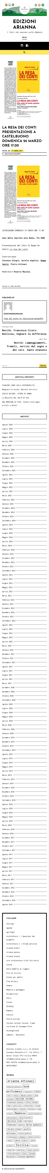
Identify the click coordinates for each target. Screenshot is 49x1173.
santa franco (21, 1140)
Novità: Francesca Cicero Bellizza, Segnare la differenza (24, 330)
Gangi (8, 1105)
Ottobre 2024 (8, 516)
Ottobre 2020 (8, 696)
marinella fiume (14, 1121)
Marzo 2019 (7, 775)
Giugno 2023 (7, 583)
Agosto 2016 (7, 904)
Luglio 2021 (7, 671)
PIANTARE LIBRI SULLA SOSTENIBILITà (18, 385)
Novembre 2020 (8, 692)
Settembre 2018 (8, 800)
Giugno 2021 (7, 675)
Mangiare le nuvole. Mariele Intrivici (19, 389)
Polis (8, 998)
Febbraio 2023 (8, 600)
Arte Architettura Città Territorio (22, 960)
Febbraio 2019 (8, 779)
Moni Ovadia (28, 1121)
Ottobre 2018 (8, 796)
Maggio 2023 (7, 587)
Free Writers (12, 981)
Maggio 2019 (7, 767)
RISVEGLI (10, 1006)
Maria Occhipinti (12, 1117)
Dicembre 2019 (8, 738)
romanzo (9, 1140)
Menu (24, 37)
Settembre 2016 (8, 900)
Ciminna (16, 1095)
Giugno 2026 (7, 433)
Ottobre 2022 (8, 617)
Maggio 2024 (7, 537)
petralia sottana (14, 1129)
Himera (9, 986)
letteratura (31, 1109)
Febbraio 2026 (8, 450)
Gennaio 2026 (8, 454)
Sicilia (22, 1145)
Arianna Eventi (13, 948)
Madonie (20, 1113)
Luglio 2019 (7, 758)
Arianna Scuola (13, 956)
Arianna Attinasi (20, 1081)
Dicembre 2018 (8, 788)
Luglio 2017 (7, 859)
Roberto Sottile (34, 1137)
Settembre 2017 (8, 850)
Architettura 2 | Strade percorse (21, 944)
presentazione (12, 1137)
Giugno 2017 (7, 863)
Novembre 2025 (8, 462)
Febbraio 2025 (8, 500)
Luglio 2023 (7, 579)
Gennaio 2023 (8, 604)
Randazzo (23, 1137)
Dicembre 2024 (8, 508)
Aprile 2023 (7, 591)
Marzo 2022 (7, 646)
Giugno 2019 (7, 763)
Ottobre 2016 (8, 896)
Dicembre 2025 (8, 458)
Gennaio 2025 (8, 504)
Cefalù (37, 1092)
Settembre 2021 (8, 662)
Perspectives (12, 994)
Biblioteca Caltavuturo (14, 1087)
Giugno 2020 (7, 713)
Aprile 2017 (7, 871)
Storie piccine (13, 1019)
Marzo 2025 (7, 496)
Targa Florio (20, 1150)
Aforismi (10, 924)
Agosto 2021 (7, 667)
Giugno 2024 (7, 533)
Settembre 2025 (8, 470)
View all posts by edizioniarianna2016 (23, 318)
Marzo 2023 (7, 596)
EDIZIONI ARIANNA (24, 1099)
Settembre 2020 (8, 700)
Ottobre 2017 (8, 846)
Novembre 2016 (8, 892)
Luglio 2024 (7, 529)
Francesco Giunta (15, 1102)
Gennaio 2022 (8, 650)
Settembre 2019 (8, 750)
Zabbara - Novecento (15, 1035)
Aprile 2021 (7, 679)
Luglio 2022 (7, 629)
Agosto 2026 (7, 425)
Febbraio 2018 (8, 829)
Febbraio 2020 (8, 729)
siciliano (34, 1145)
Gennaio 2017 (8, 884)
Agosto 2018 (7, 804)
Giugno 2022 (7, 633)
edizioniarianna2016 (12, 154)
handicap (22, 1109)
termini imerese (32, 1150)
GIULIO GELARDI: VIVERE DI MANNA (17, 394)
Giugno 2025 (7, 483)
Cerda (8, 1095)
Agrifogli (10, 932)
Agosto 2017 (7, 854)
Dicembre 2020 (8, 687)
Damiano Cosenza (26, 1095)
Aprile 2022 (7, 642)
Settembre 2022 (8, 621)
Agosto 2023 (7, 575)
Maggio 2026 (7, 437)
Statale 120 (10, 1150)
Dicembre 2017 (8, 838)
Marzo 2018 (7, 825)
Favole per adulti (14, 977)
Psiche (9, 1002)
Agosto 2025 (7, 475)
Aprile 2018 (7, 821)
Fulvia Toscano (31, 1102)
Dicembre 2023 (8, 558)
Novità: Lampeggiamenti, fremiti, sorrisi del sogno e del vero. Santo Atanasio (27, 344)
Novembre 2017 (8, 842)
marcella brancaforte (35, 1113)
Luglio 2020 (7, 708)
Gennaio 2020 (8, 733)
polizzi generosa (24, 1133)
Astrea (9, 965)
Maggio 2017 (7, 867)
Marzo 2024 (7, 546)
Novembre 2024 (8, 512)
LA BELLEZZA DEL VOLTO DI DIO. (16, 398)
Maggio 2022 (7, 637)
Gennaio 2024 (8, 554)
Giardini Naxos (28, 1105)
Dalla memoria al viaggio (17, 969)
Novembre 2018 (8, 792)
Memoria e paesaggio (15, 990)
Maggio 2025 (7, 487)
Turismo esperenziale (13, 1153)
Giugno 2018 (7, 813)
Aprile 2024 (7, 541)
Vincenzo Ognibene (26, 1156)
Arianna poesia (13, 952)
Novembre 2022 (8, 612)
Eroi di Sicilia (13, 973)
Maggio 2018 (7, 817)
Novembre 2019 (8, 742)
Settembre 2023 (8, 571)
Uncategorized (12, 1031)
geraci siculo (17, 1105)
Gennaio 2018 (8, 834)
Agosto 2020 (7, 704)
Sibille (9, 1015)
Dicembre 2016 (8, 888)
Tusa (24, 1153)
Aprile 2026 (7, 441)
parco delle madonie (30, 1125)
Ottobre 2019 (8, 746)
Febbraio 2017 (8, 879)
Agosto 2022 (7, 625)
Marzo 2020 (7, 725)
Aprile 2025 (7, 491)
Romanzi (9, 1011)
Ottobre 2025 (8, 466)
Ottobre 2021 (8, 658)
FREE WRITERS (15, 286)
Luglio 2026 (7, 429)
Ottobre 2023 (8, 566)
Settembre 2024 (8, 521)
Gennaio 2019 (8, 783)
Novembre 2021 (8, 654)
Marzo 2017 (7, 875)
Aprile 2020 (7, 721)
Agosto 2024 (7, 525)
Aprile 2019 (7, 771)
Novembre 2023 (8, 562)
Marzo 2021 (7, 683)
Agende (9, 928)
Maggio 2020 (7, 717)
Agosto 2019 (7, 754)
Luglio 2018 (7, 808)
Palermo (11, 1124)
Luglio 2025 (7, 479)
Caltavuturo (28, 1091)
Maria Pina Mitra (26, 1117)
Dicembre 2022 (8, 608)
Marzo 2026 (7, 445)
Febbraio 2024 (8, 550)
